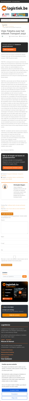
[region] (14, 381)
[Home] (3, 26)
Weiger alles (14, 397)
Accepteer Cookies (14, 390)
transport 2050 (4, 179)
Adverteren (8, 339)
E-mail (3, 243)
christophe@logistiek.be (6, 1)
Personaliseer (14, 394)
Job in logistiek (5, 357)
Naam (3, 236)
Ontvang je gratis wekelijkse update (13, 167)
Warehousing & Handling (7, 352)
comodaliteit (9, 177)
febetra (14, 177)
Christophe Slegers (19, 185)
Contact (3, 339)
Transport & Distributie (12, 174)
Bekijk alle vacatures (14, 315)
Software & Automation (7, 354)
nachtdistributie (20, 177)
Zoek (24, 276)
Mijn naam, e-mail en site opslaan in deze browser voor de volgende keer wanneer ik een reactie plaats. (14, 259)
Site (2, 250)
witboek (10, 179)
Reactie (3, 220)
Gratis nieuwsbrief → (9, 49)
